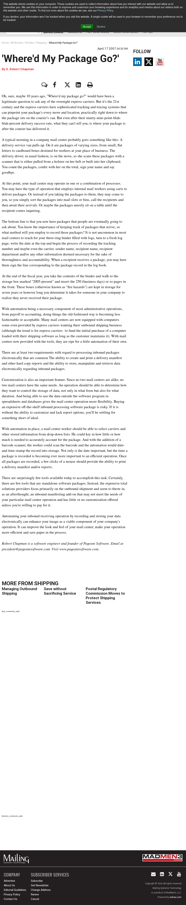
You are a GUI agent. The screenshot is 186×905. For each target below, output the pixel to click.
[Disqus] (64, 666)
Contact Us (10, 899)
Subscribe (37, 880)
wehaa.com (175, 897)
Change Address (41, 890)
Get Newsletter (40, 885)
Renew (35, 894)
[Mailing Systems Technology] (17, 858)
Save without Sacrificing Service (60, 591)
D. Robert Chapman (20, 69)
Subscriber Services (50, 874)
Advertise (9, 880)
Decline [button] (101, 26)
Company (12, 874)
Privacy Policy (105, 10)
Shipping (46, 583)
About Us (9, 885)
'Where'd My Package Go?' (60, 58)
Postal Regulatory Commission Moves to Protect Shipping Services (105, 596)
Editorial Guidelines (15, 890)
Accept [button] (87, 26)
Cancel (35, 899)
